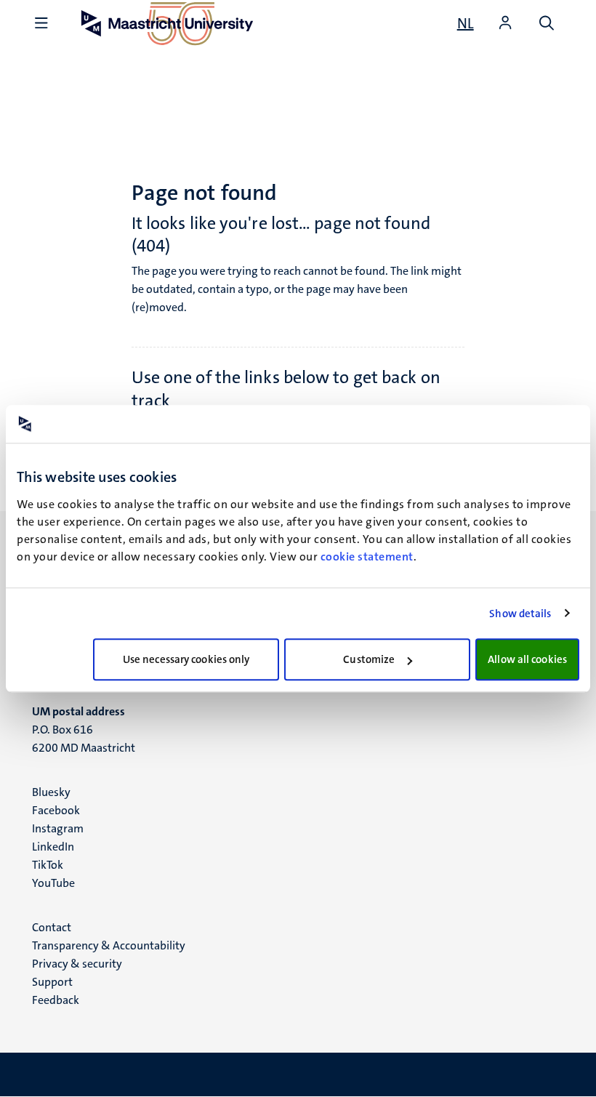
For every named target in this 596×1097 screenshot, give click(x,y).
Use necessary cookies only (186, 659)
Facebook (56, 810)
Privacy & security (77, 963)
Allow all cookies (527, 659)
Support (52, 981)
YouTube (53, 883)
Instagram (58, 828)
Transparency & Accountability (108, 945)
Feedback (55, 1000)
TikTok (47, 864)
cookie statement (367, 556)
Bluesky (51, 792)
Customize (369, 659)
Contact (51, 927)
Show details (520, 613)
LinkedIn (53, 846)
